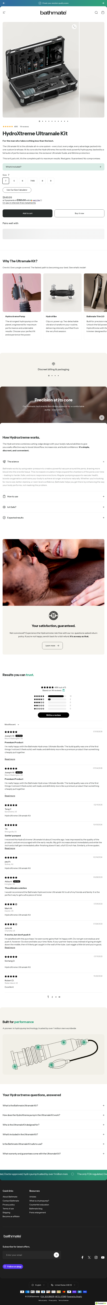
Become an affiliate (11, 1216)
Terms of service (63, 1300)
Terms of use (8, 1208)
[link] (64, 1042)
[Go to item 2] (42, 121)
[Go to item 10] (67, 121)
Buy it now (79, 213)
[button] (53, 200)
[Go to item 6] (55, 121)
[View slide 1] (48, 375)
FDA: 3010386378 (47, 1296)
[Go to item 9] (64, 121)
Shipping (6, 1212)
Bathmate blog (35, 1208)
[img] (11, 732)
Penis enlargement (37, 1212)
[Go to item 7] (58, 121)
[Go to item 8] (61, 121)
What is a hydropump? (39, 1201)
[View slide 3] (55, 375)
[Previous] (4, 3)
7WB (32, 181)
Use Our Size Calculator (17, 190)
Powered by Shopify (74, 1296)
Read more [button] (10, 759)
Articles (32, 1197)
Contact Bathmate (11, 1201)
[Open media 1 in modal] (74, 26)
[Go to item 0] (39, 121)
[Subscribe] (56, 1255)
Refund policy (43, 1300)
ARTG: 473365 (60, 1296)
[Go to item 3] (45, 121)
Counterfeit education (39, 1205)
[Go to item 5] (52, 121)
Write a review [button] (53, 715)
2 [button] (52, 997)
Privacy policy (9, 1205)
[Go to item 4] (48, 121)
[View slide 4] (58, 375)
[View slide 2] (52, 375)
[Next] (103, 3)
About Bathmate (10, 1197)
